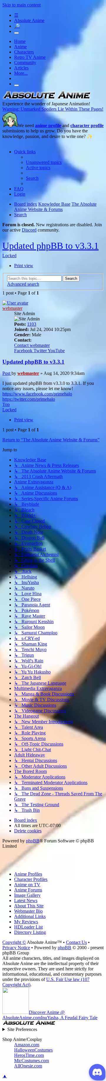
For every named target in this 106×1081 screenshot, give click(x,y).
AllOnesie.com (28, 1065)
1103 (31, 324)
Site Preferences (22, 1029)
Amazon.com (26, 1044)
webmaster (12, 308)
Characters (24, 51)
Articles (21, 67)
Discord (29, 229)
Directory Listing (30, 932)
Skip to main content (21, 4)
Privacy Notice (16, 947)
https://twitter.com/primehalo (28, 399)
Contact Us (76, 942)
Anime (20, 46)
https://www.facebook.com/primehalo (37, 393)
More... (21, 73)
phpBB (32, 840)
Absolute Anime (29, 20)
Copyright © (14, 942)
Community (25, 62)
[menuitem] (44, 162)
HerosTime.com (29, 1055)
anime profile (48, 125)
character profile (87, 125)
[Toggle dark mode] (16, 33)
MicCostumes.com (31, 1060)
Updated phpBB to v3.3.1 (50, 245)
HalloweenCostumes (33, 1049)
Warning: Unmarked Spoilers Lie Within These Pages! (52, 109)
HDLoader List (28, 926)
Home (20, 41)
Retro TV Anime (30, 57)
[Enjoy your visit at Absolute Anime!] (46, 98)
